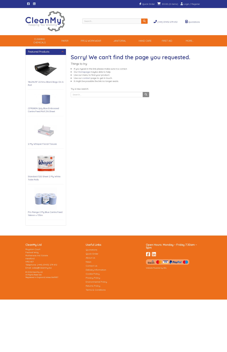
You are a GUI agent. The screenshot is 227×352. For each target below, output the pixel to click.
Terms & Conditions (96, 289)
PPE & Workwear (91, 40)
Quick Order (148, 4)
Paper (64, 40)
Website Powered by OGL (156, 268)
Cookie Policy (93, 273)
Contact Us (91, 265)
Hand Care (145, 40)
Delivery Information (96, 269)
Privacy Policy (93, 277)
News (88, 261)
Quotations (194, 22)
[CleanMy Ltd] (45, 21)
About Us (90, 257)
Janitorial (119, 40)
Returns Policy (93, 285)
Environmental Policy (96, 281)
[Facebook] (28, 4)
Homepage (84, 71)
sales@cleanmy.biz (42, 267)
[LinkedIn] (34, 4)
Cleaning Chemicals (39, 41)
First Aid (167, 40)
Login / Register (191, 4)
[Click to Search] (144, 21)
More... (190, 40)
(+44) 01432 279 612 (167, 22)
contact (86, 78)
